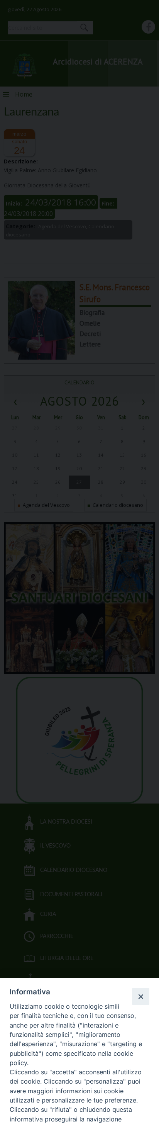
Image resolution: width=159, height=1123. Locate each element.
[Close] (140, 996)
